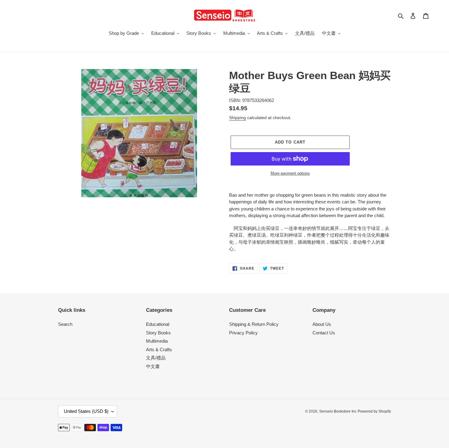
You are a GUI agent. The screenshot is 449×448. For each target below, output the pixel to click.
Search (65, 324)
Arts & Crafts (159, 349)
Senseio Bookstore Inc (337, 411)
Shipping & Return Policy (254, 324)
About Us (321, 324)
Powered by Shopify (374, 411)
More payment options (290, 173)
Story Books (158, 332)
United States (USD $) (86, 411)
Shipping (237, 117)
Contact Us (323, 332)
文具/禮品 (156, 357)
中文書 (153, 366)
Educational (157, 324)
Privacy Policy (243, 332)
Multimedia (157, 341)
